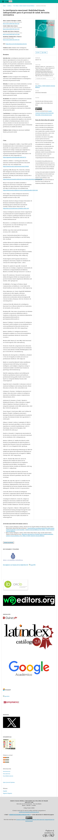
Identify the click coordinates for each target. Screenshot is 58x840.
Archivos (9, 5)
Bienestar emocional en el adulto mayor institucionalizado (37, 534)
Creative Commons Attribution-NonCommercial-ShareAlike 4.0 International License (44, 113)
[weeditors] (29, 605)
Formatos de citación (41, 78)
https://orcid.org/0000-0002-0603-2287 (11, 23)
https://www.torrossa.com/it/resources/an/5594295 (16, 166)
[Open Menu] (3, 1)
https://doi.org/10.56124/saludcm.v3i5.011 (16, 44)
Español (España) (7, 793)
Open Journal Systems (9, 782)
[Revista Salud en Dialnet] (10, 618)
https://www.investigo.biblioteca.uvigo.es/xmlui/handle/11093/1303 (20, 190)
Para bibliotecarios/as (8, 776)
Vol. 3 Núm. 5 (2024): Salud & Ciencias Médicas (23, 5)
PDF (38, 52)
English (5, 791)
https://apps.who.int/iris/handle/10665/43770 (14, 157)
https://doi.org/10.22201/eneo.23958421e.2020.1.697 (16, 208)
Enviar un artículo (8, 542)
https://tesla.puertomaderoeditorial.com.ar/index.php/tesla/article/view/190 (22, 179)
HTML (44, 52)
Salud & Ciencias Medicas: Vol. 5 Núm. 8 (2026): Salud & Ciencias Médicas (25, 535)
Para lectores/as (6, 771)
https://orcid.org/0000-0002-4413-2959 (11, 29)
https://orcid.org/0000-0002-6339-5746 (11, 39)
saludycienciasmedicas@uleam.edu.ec (29, 812)
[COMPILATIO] (11, 705)
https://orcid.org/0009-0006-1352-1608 (11, 34)
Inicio (4, 5)
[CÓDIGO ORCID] (15, 590)
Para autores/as (6, 773)
